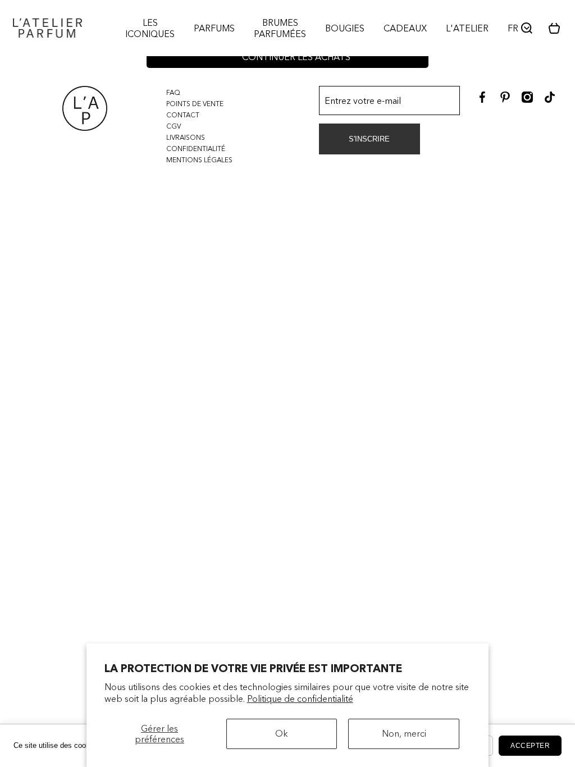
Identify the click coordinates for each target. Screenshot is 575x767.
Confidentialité (195, 148)
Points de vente (194, 103)
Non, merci (404, 733)
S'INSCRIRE (369, 139)
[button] (558, 28)
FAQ (173, 92)
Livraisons (185, 137)
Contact (182, 115)
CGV (173, 126)
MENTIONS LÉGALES (199, 160)
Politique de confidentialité (300, 698)
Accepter (530, 746)
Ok (281, 733)
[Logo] (47, 28)
